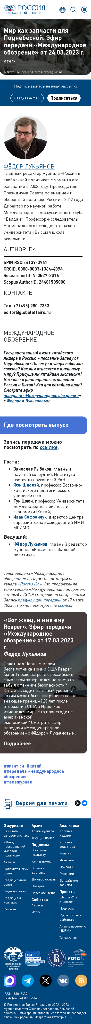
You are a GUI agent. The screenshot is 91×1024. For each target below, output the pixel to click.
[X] (78, 803)
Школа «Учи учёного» (68, 899)
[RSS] (81, 981)
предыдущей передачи (40, 599)
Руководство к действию (70, 917)
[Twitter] (46, 981)
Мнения (65, 853)
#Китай (33, 765)
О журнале (13, 825)
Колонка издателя (66, 833)
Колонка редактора (67, 844)
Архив (37, 825)
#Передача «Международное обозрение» (34, 773)
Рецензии (66, 874)
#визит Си (14, 765)
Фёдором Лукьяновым (28, 400)
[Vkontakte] (63, 981)
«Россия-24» (30, 583)
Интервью (66, 860)
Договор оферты (44, 879)
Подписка (40, 844)
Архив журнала (43, 831)
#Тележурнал (18, 781)
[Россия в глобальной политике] (25, 9)
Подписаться (63, 98)
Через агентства (44, 893)
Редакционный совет (15, 882)
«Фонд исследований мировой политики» (14, 848)
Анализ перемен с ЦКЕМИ (72, 928)
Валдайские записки (68, 882)
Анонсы (37, 905)
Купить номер (41, 861)
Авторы (9, 862)
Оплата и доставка (38, 870)
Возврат (38, 886)
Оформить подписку (39, 852)
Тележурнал (68, 937)
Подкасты (66, 908)
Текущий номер (43, 838)
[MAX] (10, 981)
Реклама (10, 909)
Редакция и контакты (12, 900)
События (40, 899)
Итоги (10, 61)
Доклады (66, 867)
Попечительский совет (16, 871)
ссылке (49, 447)
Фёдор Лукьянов (29, 166)
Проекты (67, 891)
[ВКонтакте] (84, 803)
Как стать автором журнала (16, 833)
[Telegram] (28, 981)
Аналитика (69, 825)
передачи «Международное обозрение (41, 395)
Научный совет (15, 891)
